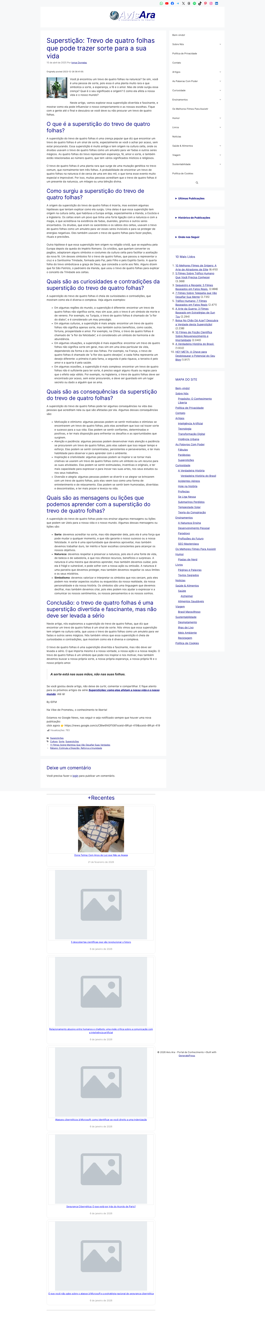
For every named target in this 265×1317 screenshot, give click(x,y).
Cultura (54, 741)
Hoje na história (187, 486)
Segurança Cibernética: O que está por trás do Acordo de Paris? (101, 1206)
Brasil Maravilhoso (189, 611)
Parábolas (184, 454)
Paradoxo (184, 533)
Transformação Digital (191, 434)
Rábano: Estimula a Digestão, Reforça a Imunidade (76, 748)
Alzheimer (187, 596)
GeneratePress (187, 1055)
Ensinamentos (180, 99)
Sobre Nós (178, 44)
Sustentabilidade (181, 164)
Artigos (176, 71)
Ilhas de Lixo (186, 627)
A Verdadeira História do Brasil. (194, 344)
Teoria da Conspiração (192, 512)
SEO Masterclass (188, 543)
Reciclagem (185, 638)
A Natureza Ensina (189, 522)
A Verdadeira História (191, 470)
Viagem (176, 155)
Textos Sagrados (188, 575)
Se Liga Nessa (187, 496)
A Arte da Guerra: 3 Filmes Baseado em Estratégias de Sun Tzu (195, 312)
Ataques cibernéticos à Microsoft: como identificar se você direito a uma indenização (101, 1119)
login (75, 775)
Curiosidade (179, 90)
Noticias (176, 136)
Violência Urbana (188, 439)
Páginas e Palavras (190, 570)
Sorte (61, 741)
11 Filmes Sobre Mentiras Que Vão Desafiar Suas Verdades (80, 744)
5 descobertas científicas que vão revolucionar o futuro (101, 942)
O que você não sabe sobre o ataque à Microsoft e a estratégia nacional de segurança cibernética (101, 1293)
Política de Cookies (182, 173)
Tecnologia (184, 428)
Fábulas (183, 449)
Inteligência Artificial (190, 423)
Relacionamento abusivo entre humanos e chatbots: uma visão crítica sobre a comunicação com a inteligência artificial (101, 1031)
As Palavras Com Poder (185, 81)
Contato (176, 62)
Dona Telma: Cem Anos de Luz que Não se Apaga (101, 855)
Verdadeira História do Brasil (198, 475)
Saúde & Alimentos (182, 145)
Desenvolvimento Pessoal (194, 528)
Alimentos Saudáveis (191, 601)
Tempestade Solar (189, 507)
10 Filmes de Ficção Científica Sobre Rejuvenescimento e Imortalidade (193, 336)
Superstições (57, 738)
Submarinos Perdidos (191, 502)
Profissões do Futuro (191, 538)
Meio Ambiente (187, 632)
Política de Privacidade (184, 53)
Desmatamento (187, 622)
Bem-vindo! (178, 35)
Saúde (182, 590)
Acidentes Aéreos (189, 481)
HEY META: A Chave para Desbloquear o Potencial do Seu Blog (195, 355)
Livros (175, 127)
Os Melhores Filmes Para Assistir (190, 108)
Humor (176, 118)
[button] (221, 44)
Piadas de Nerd (187, 559)
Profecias (184, 491)
